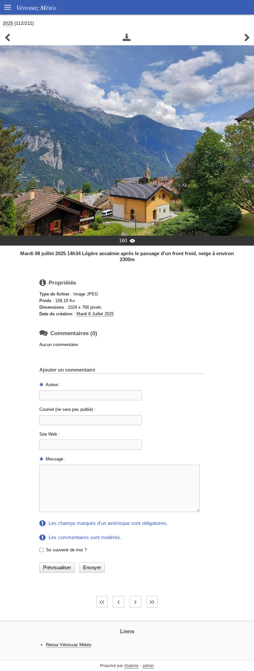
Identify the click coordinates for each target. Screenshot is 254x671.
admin (148, 666)
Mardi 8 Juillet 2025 (95, 313)
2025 (8, 23)
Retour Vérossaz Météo (68, 644)
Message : (56, 458)
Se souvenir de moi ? (66, 549)
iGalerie (131, 666)
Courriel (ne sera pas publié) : (67, 409)
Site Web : (49, 434)
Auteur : (53, 384)
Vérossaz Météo (36, 7)
